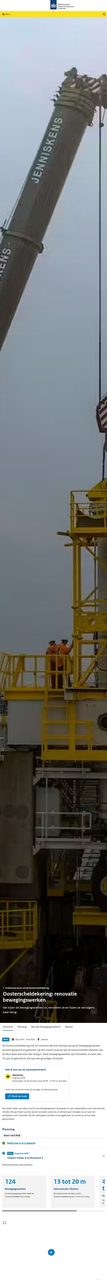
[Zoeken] (104, 14)
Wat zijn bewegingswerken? (46, 1026)
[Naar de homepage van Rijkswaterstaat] (53, 5)
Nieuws (69, 1026)
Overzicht (8, 1026)
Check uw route (16, 1095)
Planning (22, 1026)
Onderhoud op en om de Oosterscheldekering (27, 988)
